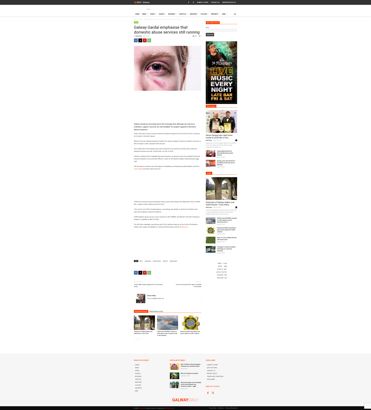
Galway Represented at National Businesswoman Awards (225, 153)
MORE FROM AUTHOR (156, 311)
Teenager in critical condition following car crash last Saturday (226, 249)
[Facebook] (188, 2)
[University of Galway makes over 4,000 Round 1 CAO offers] (144, 322)
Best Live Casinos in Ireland (189, 373)
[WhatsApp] (149, 40)
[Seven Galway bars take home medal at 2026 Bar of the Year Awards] (221, 121)
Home (135, 19)
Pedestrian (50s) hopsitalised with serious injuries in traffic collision (226, 230)
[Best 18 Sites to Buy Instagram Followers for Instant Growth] (174, 366)
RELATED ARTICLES (141, 311)
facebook (165, 261)
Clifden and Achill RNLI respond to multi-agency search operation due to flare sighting (167, 333)
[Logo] (149, 9)
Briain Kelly (139, 36)
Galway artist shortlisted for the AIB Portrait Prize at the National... (226, 162)
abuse (141, 261)
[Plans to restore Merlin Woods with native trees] (210, 240)
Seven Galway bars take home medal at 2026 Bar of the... (219, 136)
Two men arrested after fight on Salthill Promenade (188, 285)
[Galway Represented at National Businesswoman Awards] (210, 153)
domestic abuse (157, 261)
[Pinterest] (145, 40)
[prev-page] (135, 339)
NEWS (140, 19)
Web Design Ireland (169, 408)
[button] (234, 14)
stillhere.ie (184, 227)
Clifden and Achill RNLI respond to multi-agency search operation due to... (227, 220)
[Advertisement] (167, 106)
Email (207, 27)
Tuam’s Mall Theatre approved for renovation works (148, 285)
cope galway (148, 261)
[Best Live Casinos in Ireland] (174, 376)
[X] (193, 2)
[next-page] (138, 339)
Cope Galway (138, 169)
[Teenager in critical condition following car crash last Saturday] (210, 249)
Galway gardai (173, 261)
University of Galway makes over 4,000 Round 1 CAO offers (220, 203)
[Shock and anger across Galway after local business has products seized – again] (174, 385)
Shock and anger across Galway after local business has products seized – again (191, 384)
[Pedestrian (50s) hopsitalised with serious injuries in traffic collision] (190, 322)
